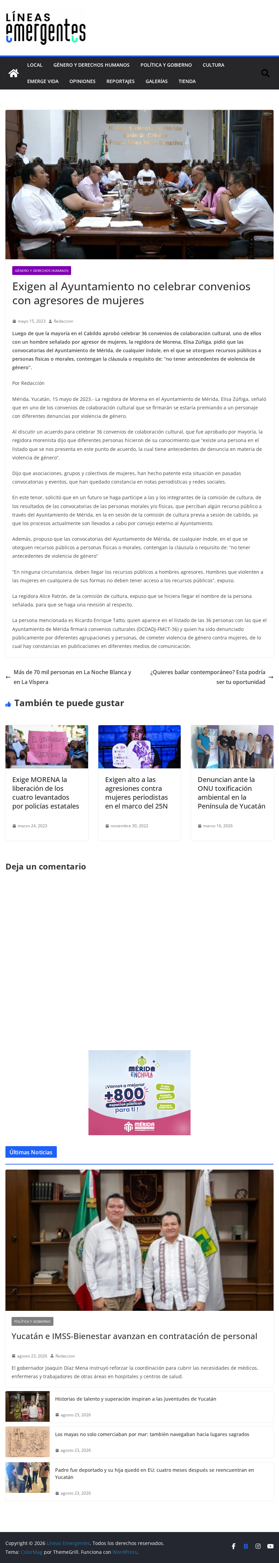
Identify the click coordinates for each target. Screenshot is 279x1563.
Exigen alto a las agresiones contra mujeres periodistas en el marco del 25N (136, 793)
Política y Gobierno (166, 65)
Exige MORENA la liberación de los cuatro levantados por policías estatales (45, 793)
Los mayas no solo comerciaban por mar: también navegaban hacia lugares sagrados (152, 1434)
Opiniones (82, 81)
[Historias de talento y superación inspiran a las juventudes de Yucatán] (27, 1407)
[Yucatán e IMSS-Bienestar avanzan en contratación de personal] (139, 1240)
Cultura (213, 65)
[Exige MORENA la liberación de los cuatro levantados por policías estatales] (46, 730)
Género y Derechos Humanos (91, 65)
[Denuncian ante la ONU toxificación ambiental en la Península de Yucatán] (232, 730)
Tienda (187, 81)
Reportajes (120, 81)
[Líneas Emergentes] (13, 73)
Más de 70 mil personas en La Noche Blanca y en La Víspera (72, 677)
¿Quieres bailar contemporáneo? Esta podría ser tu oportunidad (207, 677)
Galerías (157, 81)
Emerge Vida (43, 81)
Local (35, 65)
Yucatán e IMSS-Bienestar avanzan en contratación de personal (134, 1335)
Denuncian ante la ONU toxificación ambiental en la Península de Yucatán (231, 793)
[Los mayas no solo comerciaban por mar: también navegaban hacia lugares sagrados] (27, 1442)
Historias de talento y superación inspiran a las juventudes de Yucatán (135, 1399)
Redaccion (63, 321)
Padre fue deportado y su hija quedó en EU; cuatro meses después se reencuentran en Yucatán (154, 1473)
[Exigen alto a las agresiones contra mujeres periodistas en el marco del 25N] (139, 730)
